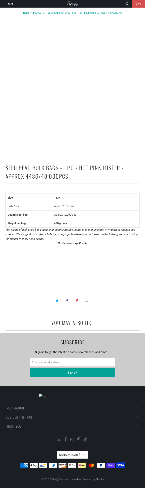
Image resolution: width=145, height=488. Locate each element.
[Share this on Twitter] (57, 301)
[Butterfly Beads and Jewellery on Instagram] (72, 439)
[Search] (127, 4)
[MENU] (1, 4)
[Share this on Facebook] (67, 301)
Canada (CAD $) (70, 455)
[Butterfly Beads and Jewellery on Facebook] (66, 439)
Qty (7, 250)
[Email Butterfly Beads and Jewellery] (59, 439)
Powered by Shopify (93, 479)
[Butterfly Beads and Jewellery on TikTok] (85, 439)
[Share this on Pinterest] (77, 301)
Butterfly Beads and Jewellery (65, 479)
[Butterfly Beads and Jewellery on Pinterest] (79, 439)
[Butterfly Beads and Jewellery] (72, 4)
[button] (72, 279)
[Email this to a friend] (87, 301)
